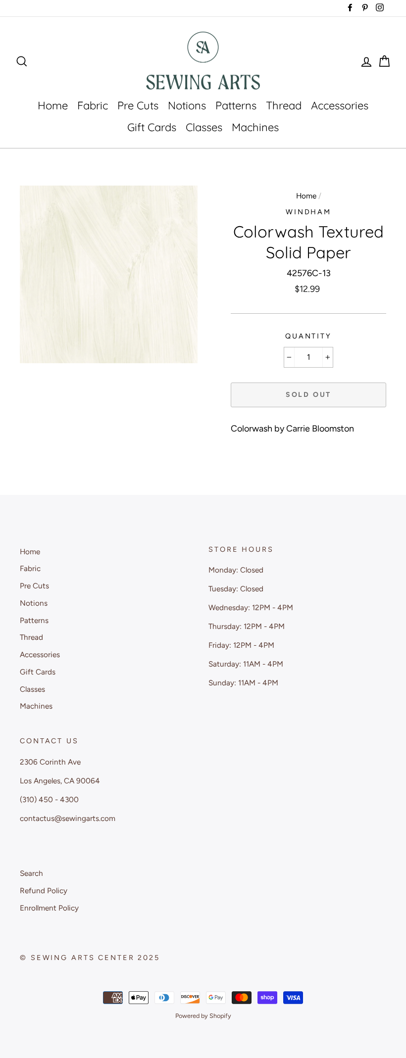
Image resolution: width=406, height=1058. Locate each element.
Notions (187, 105)
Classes (204, 127)
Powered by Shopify (203, 1015)
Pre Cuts (137, 105)
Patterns (235, 105)
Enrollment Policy (49, 908)
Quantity (308, 336)
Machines (255, 127)
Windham (308, 211)
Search (31, 873)
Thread (284, 105)
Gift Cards (151, 127)
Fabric (92, 105)
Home (53, 105)
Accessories (339, 105)
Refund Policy (43, 890)
